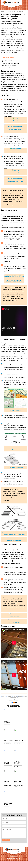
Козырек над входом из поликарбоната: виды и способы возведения (8, 803)
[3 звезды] (14, 696)
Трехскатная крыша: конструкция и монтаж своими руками (19, 742)
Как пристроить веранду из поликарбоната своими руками (7, 722)
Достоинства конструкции (9, 65)
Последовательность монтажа (10, 63)
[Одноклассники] (14, 702)
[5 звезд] (24, 696)
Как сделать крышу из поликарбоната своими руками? (8, 742)
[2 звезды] (9, 696)
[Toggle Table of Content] (19, 58)
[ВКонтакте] (12, 702)
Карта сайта (14, 855)
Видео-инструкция (7, 67)
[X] (16, 702)
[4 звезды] (19, 696)
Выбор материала (7, 60)
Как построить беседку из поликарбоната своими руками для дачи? (18, 784)
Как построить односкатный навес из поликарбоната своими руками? (9, 783)
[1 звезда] (3, 696)
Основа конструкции (7, 61)
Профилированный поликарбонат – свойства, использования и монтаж (18, 764)
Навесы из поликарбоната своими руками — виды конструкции (8, 763)
